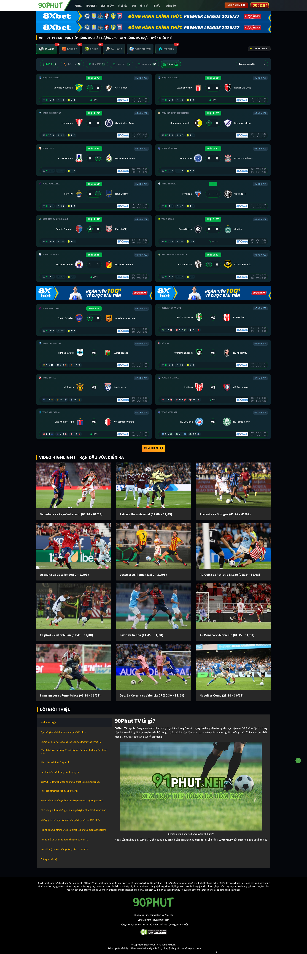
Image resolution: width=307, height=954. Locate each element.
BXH (134, 5)
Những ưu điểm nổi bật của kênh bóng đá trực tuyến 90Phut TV (71, 741)
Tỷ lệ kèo (122, 5)
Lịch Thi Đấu (107, 5)
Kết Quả (144, 5)
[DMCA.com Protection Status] (153, 931)
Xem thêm (151, 448)
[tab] (46, 49)
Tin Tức (156, 5)
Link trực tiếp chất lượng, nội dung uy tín (60, 772)
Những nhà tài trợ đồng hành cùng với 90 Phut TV (64, 839)
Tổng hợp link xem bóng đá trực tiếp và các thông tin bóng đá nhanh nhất (74, 752)
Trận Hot (74, 64)
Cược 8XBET (260, 5)
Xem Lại (78, 5)
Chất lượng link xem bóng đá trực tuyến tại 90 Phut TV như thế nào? (73, 810)
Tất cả (172, 64)
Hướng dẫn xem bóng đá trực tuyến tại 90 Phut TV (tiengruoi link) (72, 800)
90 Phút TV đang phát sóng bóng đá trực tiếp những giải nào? (70, 781)
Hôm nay (123, 64)
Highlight (91, 5)
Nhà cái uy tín (236, 5)
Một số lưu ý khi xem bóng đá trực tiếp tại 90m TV (64, 849)
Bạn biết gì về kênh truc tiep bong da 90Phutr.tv (63, 732)
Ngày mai (149, 64)
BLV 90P (98, 64)
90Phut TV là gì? (48, 722)
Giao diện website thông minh (55, 762)
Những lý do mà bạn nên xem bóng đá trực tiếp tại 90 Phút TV (70, 820)
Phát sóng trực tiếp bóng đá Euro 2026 (59, 790)
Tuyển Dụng (170, 5)
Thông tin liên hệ (49, 859)
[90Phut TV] (50, 5)
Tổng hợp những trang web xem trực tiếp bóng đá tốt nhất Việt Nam (73, 829)
